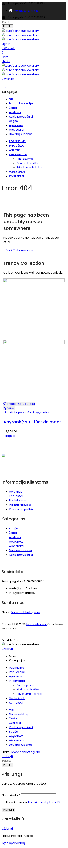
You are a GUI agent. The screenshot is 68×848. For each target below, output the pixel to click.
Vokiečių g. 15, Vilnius (26, 11)
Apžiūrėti (9, 408)
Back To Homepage (19, 250)
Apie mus (15, 492)
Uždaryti (7, 649)
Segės (13, 528)
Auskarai (15, 537)
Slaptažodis (11, 795)
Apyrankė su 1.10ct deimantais (35, 422)
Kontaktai (16, 496)
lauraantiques (36, 624)
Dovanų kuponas (20, 550)
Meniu (6, 61)
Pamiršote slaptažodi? (44, 802)
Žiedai (13, 533)
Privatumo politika (21, 509)
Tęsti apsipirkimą (13, 843)
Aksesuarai (16, 546)
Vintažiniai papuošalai (18, 412)
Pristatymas (17, 500)
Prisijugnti (8, 809)
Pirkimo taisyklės (20, 505)
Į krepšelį (9, 436)
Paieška (7, 26)
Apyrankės (42, 412)
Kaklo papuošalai (21, 555)
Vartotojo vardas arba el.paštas (25, 784)
